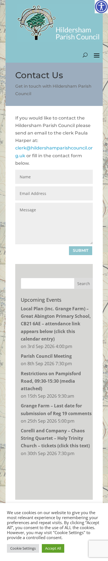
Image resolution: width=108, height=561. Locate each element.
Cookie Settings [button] (23, 548)
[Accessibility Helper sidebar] (101, 6)
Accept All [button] (53, 548)
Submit (80, 250)
